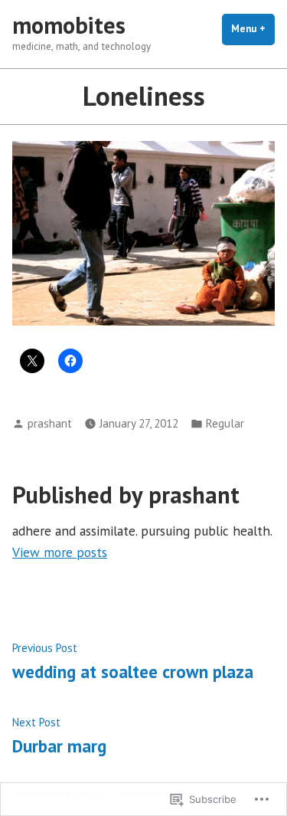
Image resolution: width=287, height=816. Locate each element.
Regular (225, 423)
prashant (50, 423)
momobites (69, 25)
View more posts (59, 552)
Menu (253, 28)
